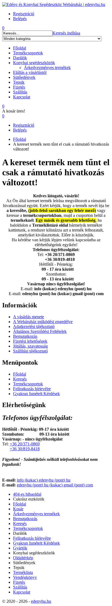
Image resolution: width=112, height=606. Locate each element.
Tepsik (18, 82)
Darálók (20, 57)
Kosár (18, 509)
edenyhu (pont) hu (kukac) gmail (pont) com (55, 485)
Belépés (20, 130)
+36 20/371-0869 (25, 444)
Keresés (20, 379)
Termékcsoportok (28, 53)
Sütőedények (24, 77)
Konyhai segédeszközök (34, 62)
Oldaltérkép (23, 557)
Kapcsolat (21, 97)
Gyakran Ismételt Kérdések (36, 393)
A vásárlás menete (28, 316)
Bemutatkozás (25, 336)
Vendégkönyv (25, 577)
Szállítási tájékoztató (30, 351)
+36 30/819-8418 (25, 448)
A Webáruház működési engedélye (43, 321)
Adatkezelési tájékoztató (34, 326)
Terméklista (23, 572)
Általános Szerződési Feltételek (40, 331)
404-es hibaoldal (27, 494)
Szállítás (20, 92)
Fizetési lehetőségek (30, 341)
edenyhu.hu (41, 601)
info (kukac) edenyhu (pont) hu (43, 480)
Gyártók (20, 548)
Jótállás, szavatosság (30, 346)
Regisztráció (23, 125)
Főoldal (19, 48)
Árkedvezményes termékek (47, 67)
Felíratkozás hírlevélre (32, 388)
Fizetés (19, 87)
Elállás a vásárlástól (29, 72)
